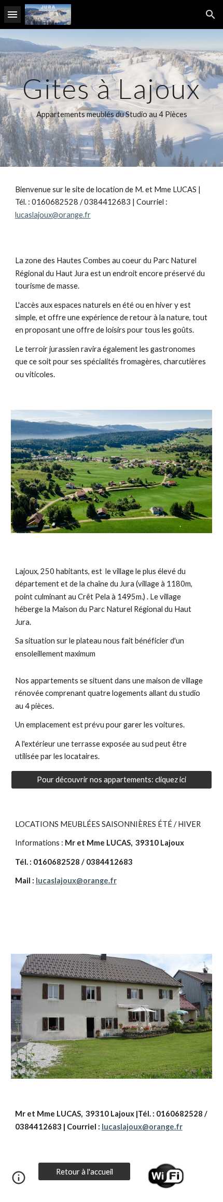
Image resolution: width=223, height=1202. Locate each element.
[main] (112, 97)
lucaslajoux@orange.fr (53, 214)
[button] (12, 14)
